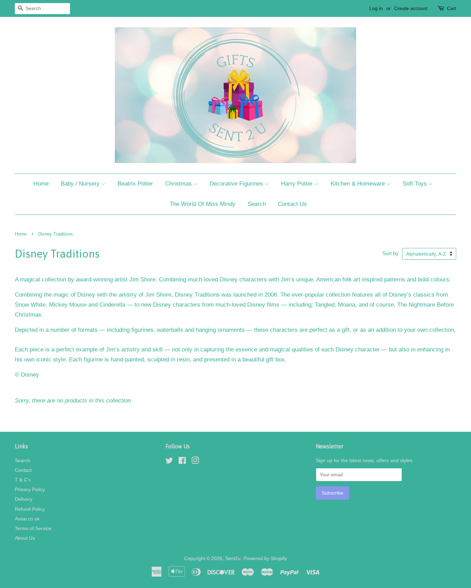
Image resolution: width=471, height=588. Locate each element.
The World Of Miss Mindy (203, 204)
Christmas (179, 183)
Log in (376, 8)
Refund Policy (30, 509)
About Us (25, 538)
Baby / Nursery (81, 183)
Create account (411, 8)
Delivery (23, 499)
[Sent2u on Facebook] (182, 462)
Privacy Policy (30, 489)
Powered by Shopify (265, 558)
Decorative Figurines (237, 183)
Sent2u (233, 558)
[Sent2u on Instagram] (195, 462)
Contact (23, 470)
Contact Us (292, 204)
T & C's (23, 479)
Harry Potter (297, 183)
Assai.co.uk (27, 518)
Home (41, 183)
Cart (451, 8)
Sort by (390, 253)
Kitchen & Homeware (359, 183)
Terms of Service (33, 528)
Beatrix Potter (135, 183)
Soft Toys (416, 183)
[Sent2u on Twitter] (169, 462)
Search (257, 204)
